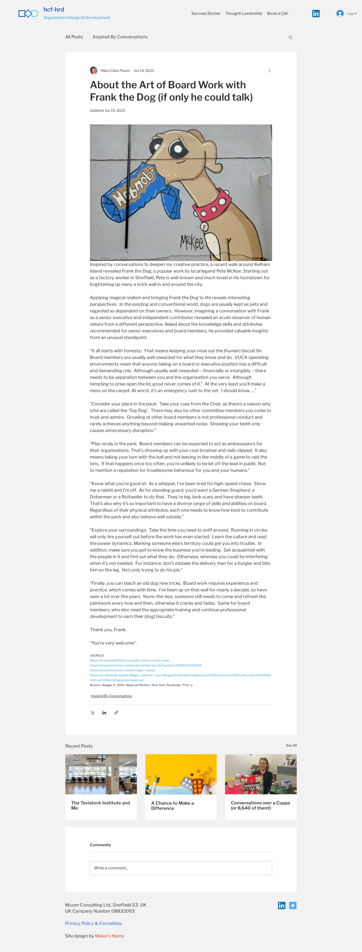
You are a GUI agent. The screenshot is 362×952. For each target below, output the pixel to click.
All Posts (74, 36)
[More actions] (269, 70)
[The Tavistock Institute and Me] (101, 774)
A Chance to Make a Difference (172, 805)
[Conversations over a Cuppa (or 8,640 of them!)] (261, 774)
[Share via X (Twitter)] (92, 712)
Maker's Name (109, 935)
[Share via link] (116, 712)
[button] (290, 37)
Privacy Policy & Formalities (93, 923)
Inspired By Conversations (120, 36)
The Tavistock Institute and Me (100, 805)
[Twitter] (292, 905)
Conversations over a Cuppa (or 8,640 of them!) (260, 805)
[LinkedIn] (316, 13)
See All (291, 745)
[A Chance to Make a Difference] (181, 774)
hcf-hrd (54, 9)
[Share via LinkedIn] (104, 712)
